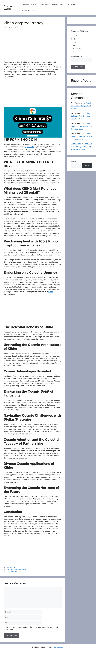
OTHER (75, 52)
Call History (71, 5)
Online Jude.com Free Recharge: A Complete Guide (81, 116)
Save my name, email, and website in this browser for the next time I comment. (32, 628)
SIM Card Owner (57, 5)
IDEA (74, 42)
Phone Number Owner (28, 10)
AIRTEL (75, 36)
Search (73, 161)
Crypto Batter (8, 7)
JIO (74, 39)
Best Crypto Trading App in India (16, 569)
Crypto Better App (11, 571)
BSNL (75, 45)
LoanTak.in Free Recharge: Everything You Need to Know (81, 146)
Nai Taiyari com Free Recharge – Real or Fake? (81, 106)
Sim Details (45, 5)
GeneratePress (59, 647)
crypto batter (29, 147)
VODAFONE (77, 49)
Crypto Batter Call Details (29, 5)
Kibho (50, 292)
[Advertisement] (34, 45)
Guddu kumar (76, 144)
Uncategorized (10, 567)
